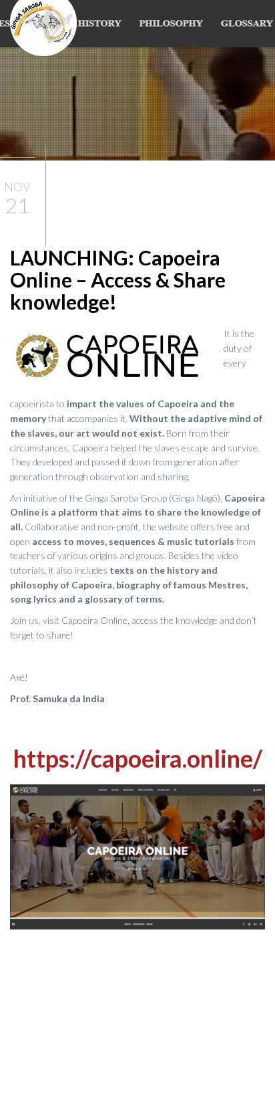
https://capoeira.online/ (137, 758)
